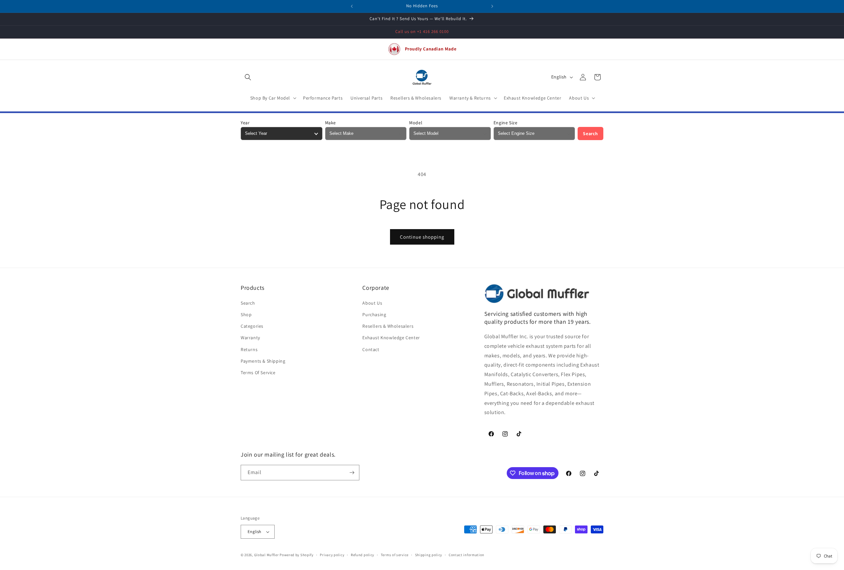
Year (245, 123)
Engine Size (506, 123)
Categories (252, 326)
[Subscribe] (352, 472)
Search (590, 133)
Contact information (466, 555)
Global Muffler (266, 555)
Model (415, 123)
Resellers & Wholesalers (387, 326)
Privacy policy (332, 555)
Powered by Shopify (297, 555)
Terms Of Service (258, 372)
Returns (249, 349)
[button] (248, 77)
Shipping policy (428, 555)
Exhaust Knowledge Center (391, 338)
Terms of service (394, 555)
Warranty (250, 338)
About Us (372, 303)
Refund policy (362, 555)
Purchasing (374, 314)
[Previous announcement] (352, 6)
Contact (370, 349)
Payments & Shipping (263, 361)
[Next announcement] (492, 6)
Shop (246, 314)
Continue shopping (422, 237)
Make (330, 123)
